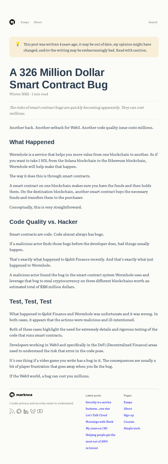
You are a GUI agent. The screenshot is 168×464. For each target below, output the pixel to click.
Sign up (129, 415)
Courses (129, 421)
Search (153, 22)
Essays (25, 22)
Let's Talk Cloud (96, 415)
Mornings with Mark (99, 421)
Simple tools (132, 428)
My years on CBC (97, 428)
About (38, 22)
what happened (46, 259)
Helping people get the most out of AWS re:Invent (100, 441)
